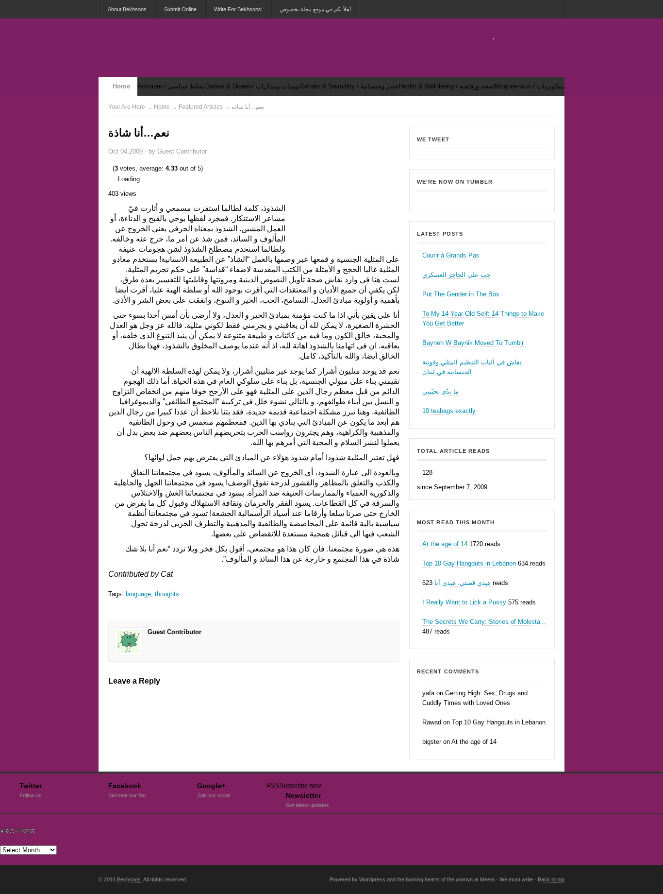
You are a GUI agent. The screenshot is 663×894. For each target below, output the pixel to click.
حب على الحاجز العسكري (456, 274)
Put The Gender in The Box (460, 294)
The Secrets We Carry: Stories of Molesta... (484, 621)
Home (121, 86)
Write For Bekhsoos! (238, 9)
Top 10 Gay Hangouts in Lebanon (469, 563)
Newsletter (307, 798)
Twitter (30, 789)
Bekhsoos (482, 198)
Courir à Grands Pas (451, 255)
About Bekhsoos (127, 9)
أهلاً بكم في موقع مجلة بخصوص (315, 9)
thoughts (167, 594)
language (138, 594)
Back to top (551, 879)
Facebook (127, 789)
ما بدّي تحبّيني (440, 391)
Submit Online (180, 9)
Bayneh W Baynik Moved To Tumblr (473, 342)
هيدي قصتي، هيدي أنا (462, 582)
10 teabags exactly (449, 410)
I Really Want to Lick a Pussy (464, 602)
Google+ (213, 789)
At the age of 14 (444, 544)
